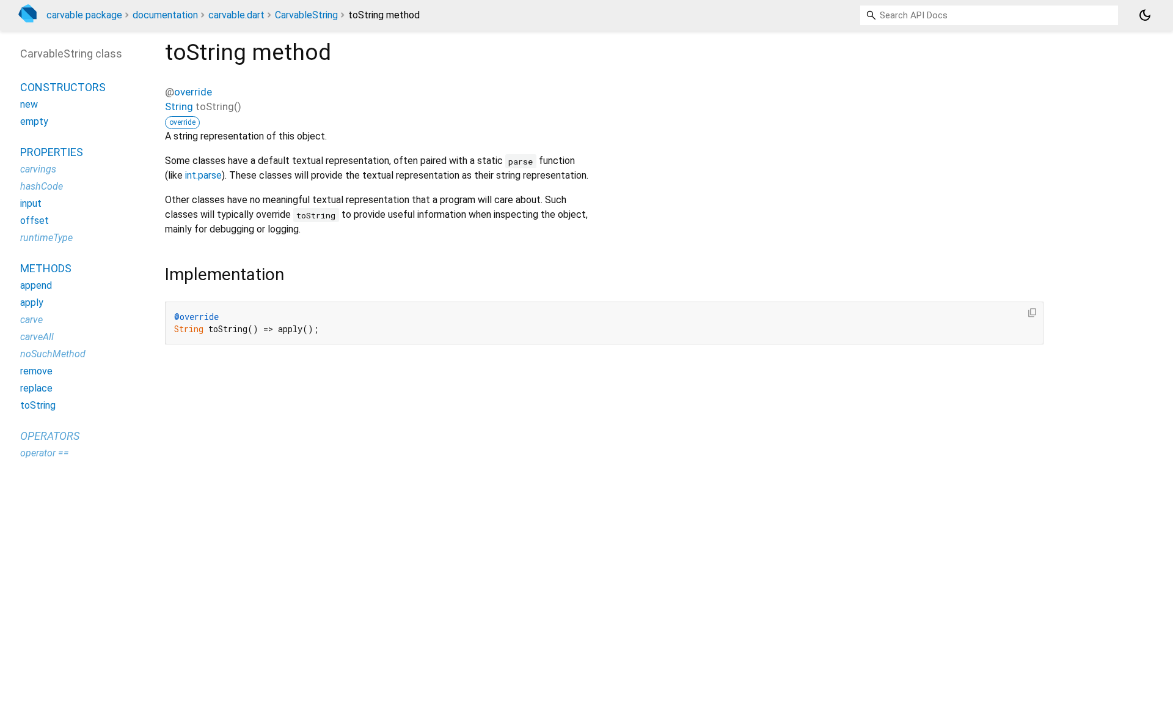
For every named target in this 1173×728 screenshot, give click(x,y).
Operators (49, 435)
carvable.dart (236, 15)
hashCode (41, 186)
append (36, 285)
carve (31, 319)
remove (36, 371)
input (31, 203)
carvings (38, 169)
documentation (165, 15)
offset (34, 220)
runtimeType (46, 237)
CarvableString (306, 15)
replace (36, 388)
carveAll (37, 337)
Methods (45, 268)
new (29, 104)
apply (31, 302)
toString (38, 405)
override (193, 92)
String (179, 106)
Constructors (63, 87)
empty (34, 121)
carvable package (84, 15)
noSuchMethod (53, 354)
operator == (44, 453)
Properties (51, 152)
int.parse (203, 175)
